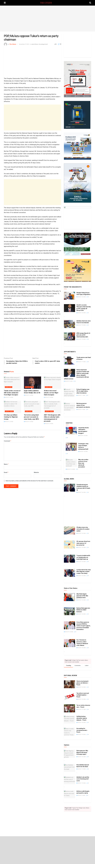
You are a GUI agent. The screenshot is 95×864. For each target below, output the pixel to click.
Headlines (8, 387)
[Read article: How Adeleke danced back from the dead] (69, 768)
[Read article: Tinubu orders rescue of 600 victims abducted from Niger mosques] (12, 382)
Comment (7, 441)
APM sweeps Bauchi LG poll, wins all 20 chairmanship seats (83, 335)
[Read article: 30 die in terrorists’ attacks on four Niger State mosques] (52, 382)
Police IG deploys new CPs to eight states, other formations (82, 391)
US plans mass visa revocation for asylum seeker (82, 529)
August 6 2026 (81, 409)
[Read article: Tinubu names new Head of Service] (69, 361)
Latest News (34, 44)
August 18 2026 (81, 325)
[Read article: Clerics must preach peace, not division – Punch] (69, 684)
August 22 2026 (81, 575)
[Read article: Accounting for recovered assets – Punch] (69, 732)
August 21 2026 (81, 709)
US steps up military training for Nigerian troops (11, 417)
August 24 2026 (49, 423)
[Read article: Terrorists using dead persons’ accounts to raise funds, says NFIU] (32, 407)
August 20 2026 (71, 469)
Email (6, 472)
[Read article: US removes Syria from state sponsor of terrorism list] (69, 544)
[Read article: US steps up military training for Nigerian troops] (12, 407)
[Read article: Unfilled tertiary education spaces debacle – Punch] (69, 720)
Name (6, 464)
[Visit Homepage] (47, 3)
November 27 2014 (24, 44)
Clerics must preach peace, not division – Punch (82, 683)
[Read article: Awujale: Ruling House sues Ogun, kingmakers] (69, 296)
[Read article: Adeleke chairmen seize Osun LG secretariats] (69, 324)
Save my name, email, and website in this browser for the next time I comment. (30, 481)
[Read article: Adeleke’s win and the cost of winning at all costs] (69, 780)
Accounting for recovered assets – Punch (82, 730)
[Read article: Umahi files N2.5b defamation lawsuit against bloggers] (71, 431)
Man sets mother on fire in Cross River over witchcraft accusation (83, 463)
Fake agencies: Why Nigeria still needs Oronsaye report (82, 752)
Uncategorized (43, 44)
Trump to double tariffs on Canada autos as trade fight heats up (83, 557)
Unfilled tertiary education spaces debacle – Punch (81, 718)
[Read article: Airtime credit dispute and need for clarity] (69, 794)
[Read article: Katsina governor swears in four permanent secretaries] (69, 407)
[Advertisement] (47, 18)
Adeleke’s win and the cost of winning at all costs (82, 778)
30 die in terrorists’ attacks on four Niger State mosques (51, 393)
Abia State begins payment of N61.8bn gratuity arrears (82, 595)
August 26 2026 (9, 397)
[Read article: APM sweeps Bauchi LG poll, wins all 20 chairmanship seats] (69, 336)
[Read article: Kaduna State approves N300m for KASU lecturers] (69, 611)
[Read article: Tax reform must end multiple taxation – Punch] (69, 696)
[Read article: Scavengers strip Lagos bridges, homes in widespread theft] (71, 447)
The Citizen (12, 44)
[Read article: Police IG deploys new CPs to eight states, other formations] (69, 392)
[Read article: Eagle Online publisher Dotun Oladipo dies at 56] (32, 382)
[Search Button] (90, 3)
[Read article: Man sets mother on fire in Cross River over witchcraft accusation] (71, 463)
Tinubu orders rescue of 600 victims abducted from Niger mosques (12, 393)
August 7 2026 (81, 395)
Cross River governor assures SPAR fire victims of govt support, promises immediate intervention (83, 625)
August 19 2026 (81, 361)
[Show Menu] (5, 3)
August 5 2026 (81, 795)
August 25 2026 (49, 397)
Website (36, 472)
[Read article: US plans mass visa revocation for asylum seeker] (69, 530)
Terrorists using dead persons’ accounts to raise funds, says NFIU (31, 417)
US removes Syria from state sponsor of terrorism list (83, 543)
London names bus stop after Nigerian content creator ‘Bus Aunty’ (83, 571)
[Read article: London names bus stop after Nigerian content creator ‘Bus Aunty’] (69, 573)
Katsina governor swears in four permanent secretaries (83, 405)
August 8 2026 (69, 381)
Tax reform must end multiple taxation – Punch (82, 695)
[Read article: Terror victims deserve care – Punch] (69, 708)
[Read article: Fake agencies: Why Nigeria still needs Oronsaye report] (69, 754)
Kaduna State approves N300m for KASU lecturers (83, 609)
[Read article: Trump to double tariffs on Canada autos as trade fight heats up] (69, 559)
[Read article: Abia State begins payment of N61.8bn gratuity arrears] (69, 597)
